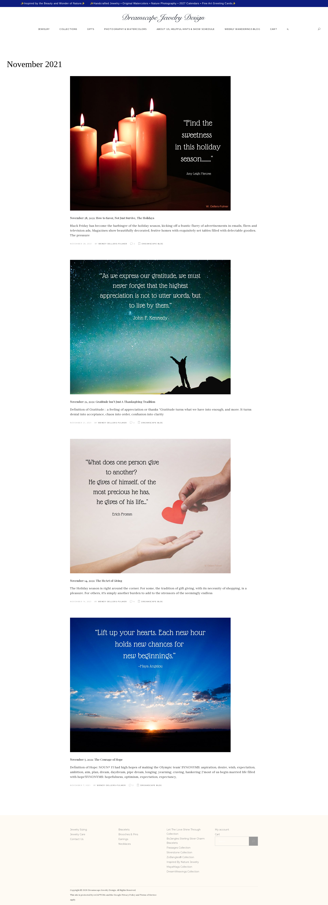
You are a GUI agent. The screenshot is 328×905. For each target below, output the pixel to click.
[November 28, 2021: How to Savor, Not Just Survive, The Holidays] (150, 143)
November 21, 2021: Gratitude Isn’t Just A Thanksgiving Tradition (112, 402)
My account (222, 829)
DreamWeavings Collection (183, 871)
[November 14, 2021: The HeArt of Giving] (150, 506)
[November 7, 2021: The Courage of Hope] (150, 685)
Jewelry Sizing (78, 829)
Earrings (123, 839)
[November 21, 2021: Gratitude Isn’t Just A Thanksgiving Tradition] (150, 327)
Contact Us (76, 839)
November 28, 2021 (81, 244)
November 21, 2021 (81, 423)
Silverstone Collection (179, 852)
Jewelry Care (77, 834)
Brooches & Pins (128, 834)
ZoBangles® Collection (180, 857)
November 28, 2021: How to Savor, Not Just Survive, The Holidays (112, 218)
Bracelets (123, 829)
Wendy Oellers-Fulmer (112, 244)
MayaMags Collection (179, 866)
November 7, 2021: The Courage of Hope (96, 759)
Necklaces (124, 843)
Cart (217, 834)
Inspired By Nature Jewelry (183, 862)
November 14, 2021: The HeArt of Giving (96, 581)
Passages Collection (178, 847)
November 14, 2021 (81, 601)
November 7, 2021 (80, 785)
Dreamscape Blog (152, 244)
